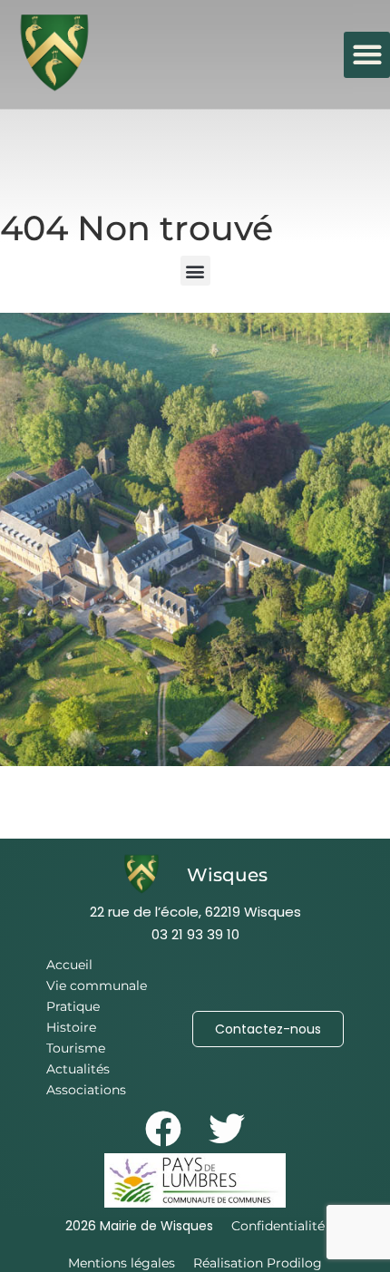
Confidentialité (278, 1226)
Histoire (71, 1027)
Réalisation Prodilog (257, 1263)
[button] (367, 55)
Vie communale (96, 985)
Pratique (73, 1006)
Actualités (78, 1069)
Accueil (69, 964)
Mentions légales (121, 1263)
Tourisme (75, 1048)
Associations (86, 1090)
